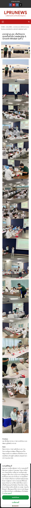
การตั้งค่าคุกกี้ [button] (15, 502)
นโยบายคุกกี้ (8, 493)
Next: (14, 452)
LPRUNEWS (15, 12)
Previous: (14, 441)
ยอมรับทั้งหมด (15, 497)
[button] (3, 21)
